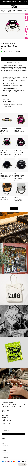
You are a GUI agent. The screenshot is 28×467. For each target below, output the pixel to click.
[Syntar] (14, 227)
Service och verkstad (6, 448)
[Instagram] (25, 461)
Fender (16, 197)
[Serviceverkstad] (14, 383)
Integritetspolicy (5, 457)
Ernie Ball (4, 40)
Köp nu (14, 58)
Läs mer (19, 62)
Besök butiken (5, 441)
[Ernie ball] (14, 352)
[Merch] (14, 289)
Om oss (3, 443)
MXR (1, 173)
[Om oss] (14, 321)
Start (2, 10)
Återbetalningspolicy (6, 455)
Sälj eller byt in (5, 445)
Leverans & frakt (5, 452)
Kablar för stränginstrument (18, 10)
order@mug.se (6, 411)
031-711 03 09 (6, 410)
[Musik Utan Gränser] (14, 7)
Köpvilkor (4, 450)
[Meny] (1, 6)
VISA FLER (14, 208)
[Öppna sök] (23, 6)
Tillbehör (9, 10)
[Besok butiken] (14, 258)
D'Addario (3, 197)
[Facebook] (23, 461)
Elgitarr (5, 10)
